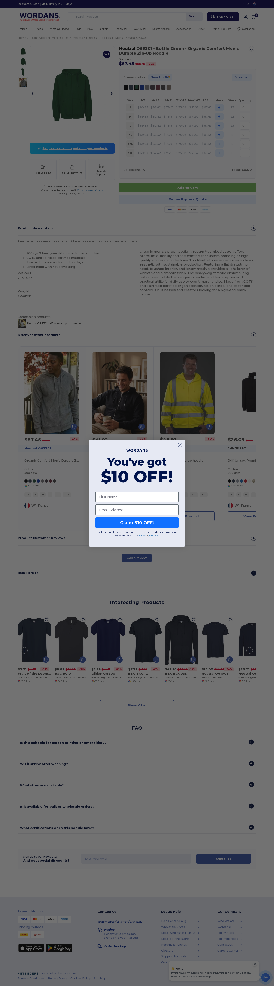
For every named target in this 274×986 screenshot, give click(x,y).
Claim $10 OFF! (137, 522)
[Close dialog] (179, 445)
